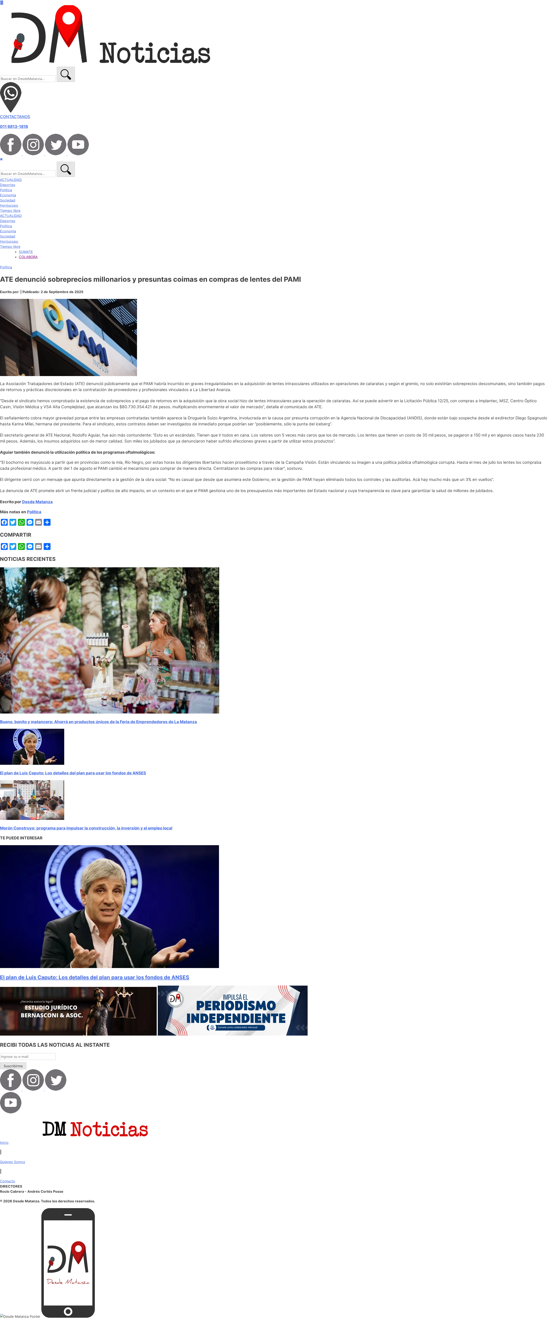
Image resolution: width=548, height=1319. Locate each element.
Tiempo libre (10, 210)
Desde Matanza (37, 501)
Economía (8, 195)
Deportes (7, 185)
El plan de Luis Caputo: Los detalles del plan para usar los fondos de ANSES (73, 773)
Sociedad (7, 200)
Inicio (4, 1142)
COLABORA (28, 257)
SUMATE (26, 252)
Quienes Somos (12, 1162)
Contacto (7, 1181)
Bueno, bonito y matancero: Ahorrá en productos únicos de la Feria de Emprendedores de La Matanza (98, 721)
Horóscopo (9, 205)
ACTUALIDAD (11, 180)
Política (6, 190)
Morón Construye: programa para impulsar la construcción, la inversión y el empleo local (86, 828)
